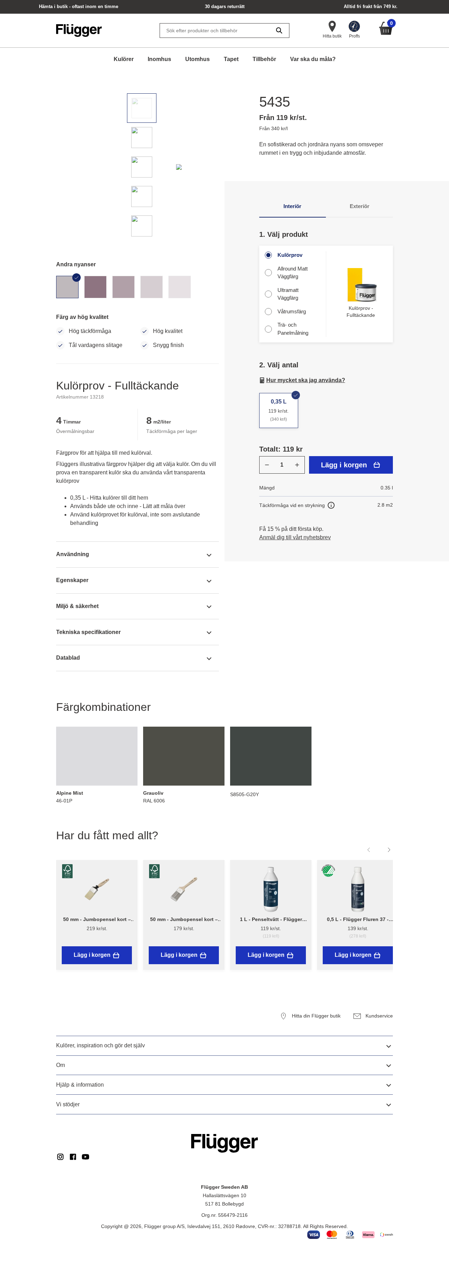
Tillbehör (264, 59)
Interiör (292, 206)
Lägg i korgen (344, 465)
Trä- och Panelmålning (292, 329)
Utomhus (197, 59)
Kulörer (124, 59)
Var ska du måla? (313, 59)
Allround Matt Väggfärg (292, 273)
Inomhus (159, 59)
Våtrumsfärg (291, 311)
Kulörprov (289, 255)
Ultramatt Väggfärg (288, 294)
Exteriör (359, 206)
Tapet (231, 59)
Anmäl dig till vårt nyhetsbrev (295, 537)
